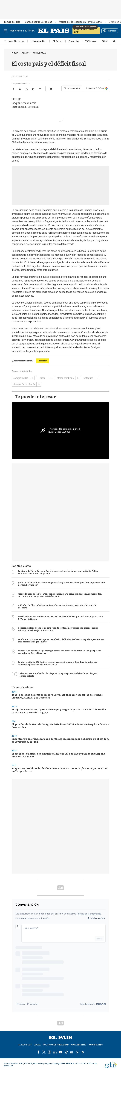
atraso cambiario (65, 378)
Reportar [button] (42, 361)
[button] (51, 88)
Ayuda (37, 1045)
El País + (57, 41)
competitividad (20, 378)
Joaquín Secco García (24, 384)
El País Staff (25, 1045)
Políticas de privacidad (56, 1045)
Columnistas (39, 53)
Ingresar (112, 30)
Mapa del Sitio (78, 1045)
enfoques (88, 378)
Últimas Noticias (14, 41)
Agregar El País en (95, 88)
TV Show (90, 41)
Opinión (25, 53)
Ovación (74, 41)
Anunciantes (96, 1045)
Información (38, 41)
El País (15, 53)
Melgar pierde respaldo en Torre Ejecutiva (80, 22)
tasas (42, 378)
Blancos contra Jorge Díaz (38, 22)
